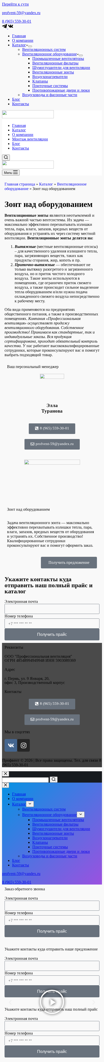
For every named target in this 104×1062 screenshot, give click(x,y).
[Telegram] (5, 27)
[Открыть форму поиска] (6, 158)
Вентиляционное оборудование (49, 54)
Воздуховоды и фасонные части (49, 95)
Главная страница (20, 184)
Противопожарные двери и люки (61, 90)
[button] (10, 1002)
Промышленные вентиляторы (58, 58)
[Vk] (11, 745)
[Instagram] (23, 745)
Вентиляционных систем (44, 49)
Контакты (20, 104)
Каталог (19, 45)
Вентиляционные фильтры (55, 63)
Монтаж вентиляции (30, 139)
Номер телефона (19, 616)
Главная (19, 36)
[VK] (10, 27)
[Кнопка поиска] (54, 780)
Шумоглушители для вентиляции (61, 67)
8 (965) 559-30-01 (16, 21)
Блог (16, 99)
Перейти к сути (15, 4)
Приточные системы (50, 86)
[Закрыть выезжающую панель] (5, 785)
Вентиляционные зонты (53, 72)
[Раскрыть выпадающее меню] (30, 46)
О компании (22, 40)
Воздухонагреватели (50, 77)
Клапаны (40, 81)
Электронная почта (21, 601)
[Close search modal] (5, 774)
